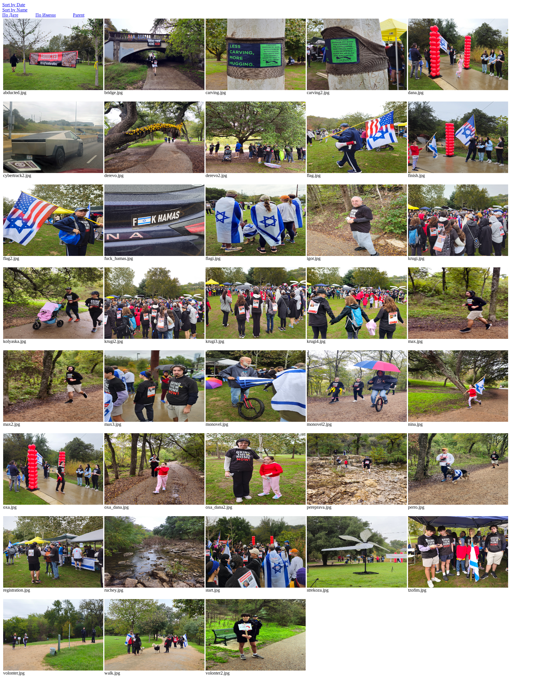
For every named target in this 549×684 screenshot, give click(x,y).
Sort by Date (13, 4)
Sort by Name (14, 9)
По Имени (45, 15)
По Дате (10, 15)
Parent (78, 15)
